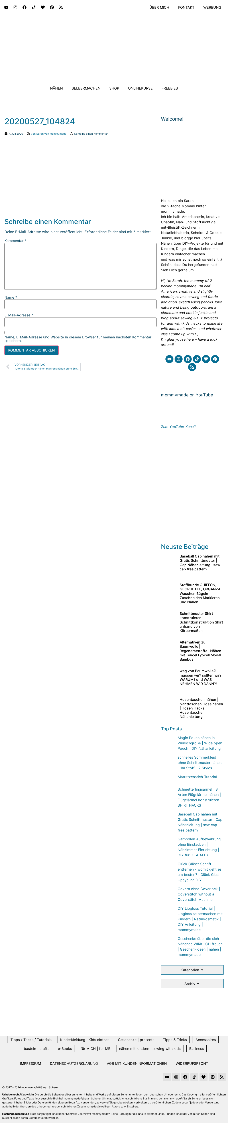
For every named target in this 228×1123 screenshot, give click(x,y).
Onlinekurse (140, 88)
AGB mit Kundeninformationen (137, 1063)
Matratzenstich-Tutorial (197, 777)
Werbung (212, 7)
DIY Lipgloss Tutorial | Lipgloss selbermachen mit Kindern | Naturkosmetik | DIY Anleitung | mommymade (200, 919)
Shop (114, 88)
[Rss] (61, 7)
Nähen (56, 88)
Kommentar (15, 240)
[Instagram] (15, 7)
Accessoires (205, 1039)
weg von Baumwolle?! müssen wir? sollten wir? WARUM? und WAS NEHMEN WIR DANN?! (200, 677)
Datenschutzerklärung (74, 1063)
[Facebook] (24, 7)
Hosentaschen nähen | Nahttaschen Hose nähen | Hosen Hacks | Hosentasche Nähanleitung (201, 708)
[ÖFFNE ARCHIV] (198, 983)
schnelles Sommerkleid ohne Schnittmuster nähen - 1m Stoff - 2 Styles (200, 762)
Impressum (30, 1063)
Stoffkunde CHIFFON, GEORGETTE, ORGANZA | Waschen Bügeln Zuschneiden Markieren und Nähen (201, 593)
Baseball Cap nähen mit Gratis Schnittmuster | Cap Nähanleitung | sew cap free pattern (200, 562)
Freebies (170, 88)
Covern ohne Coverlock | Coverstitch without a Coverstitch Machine (199, 894)
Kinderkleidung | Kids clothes (84, 1039)
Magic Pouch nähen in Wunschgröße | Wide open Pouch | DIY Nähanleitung (200, 743)
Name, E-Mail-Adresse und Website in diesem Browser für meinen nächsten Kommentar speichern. (77, 338)
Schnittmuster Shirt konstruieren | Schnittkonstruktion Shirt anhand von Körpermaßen (201, 622)
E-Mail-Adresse (18, 315)
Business (196, 1048)
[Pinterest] (52, 7)
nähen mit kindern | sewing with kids (150, 1048)
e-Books (65, 1048)
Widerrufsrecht (192, 1063)
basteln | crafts (36, 1048)
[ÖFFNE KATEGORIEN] (202, 970)
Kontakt (186, 7)
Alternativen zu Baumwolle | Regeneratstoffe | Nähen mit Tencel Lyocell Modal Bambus (200, 650)
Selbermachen (86, 88)
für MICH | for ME (95, 1048)
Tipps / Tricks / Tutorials (30, 1039)
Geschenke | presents (136, 1039)
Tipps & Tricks (175, 1039)
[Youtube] (6, 7)
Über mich (159, 7)
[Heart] (43, 7)
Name (10, 297)
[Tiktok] (34, 7)
